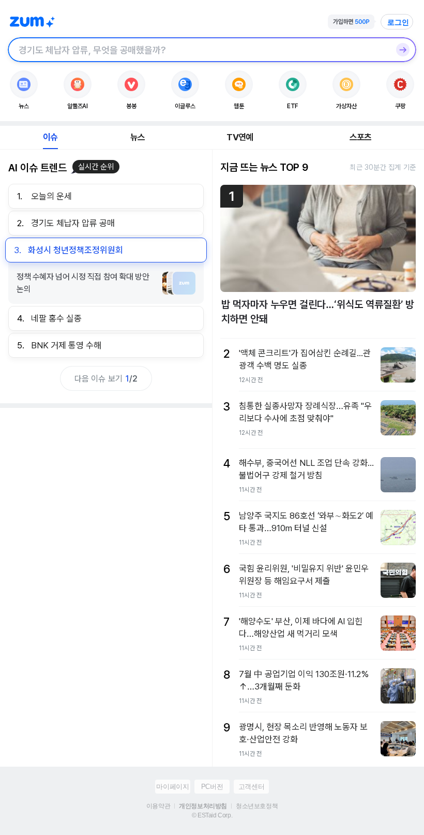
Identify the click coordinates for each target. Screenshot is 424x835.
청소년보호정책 (257, 806)
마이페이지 (172, 786)
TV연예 (239, 137)
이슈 (50, 137)
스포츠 (361, 137)
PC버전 (212, 786)
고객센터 (251, 786)
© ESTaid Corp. (212, 815)
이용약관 (158, 806)
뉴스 (137, 137)
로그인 (398, 22)
